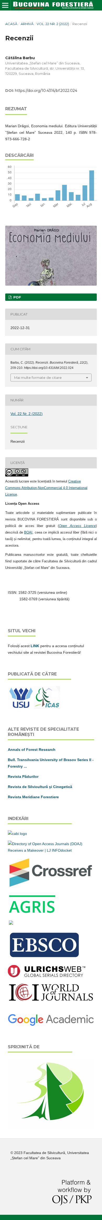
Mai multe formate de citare (38, 377)
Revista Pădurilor (23, 776)
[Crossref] (51, 887)
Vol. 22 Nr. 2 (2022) (53, 24)
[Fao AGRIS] (32, 913)
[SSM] (51, 1127)
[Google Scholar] (51, 1025)
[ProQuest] (11, 923)
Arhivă (27, 24)
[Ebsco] (45, 958)
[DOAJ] (51, 850)
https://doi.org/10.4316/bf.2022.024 (46, 90)
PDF (16, 297)
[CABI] (17, 833)
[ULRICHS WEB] (46, 976)
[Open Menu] (5, 5)
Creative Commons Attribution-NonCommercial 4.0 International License (46, 487)
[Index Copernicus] (51, 1000)
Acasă (11, 24)
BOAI (28, 532)
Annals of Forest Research (31, 749)
